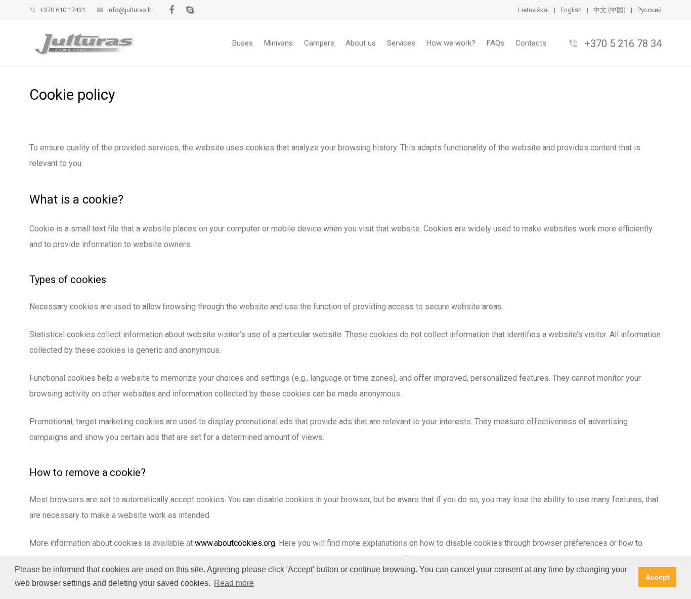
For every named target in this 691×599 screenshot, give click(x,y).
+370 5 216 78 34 (623, 43)
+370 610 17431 (62, 10)
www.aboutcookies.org (235, 543)
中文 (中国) (609, 10)
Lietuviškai (533, 10)
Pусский (649, 10)
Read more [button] (234, 583)
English (571, 10)
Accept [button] (657, 577)
